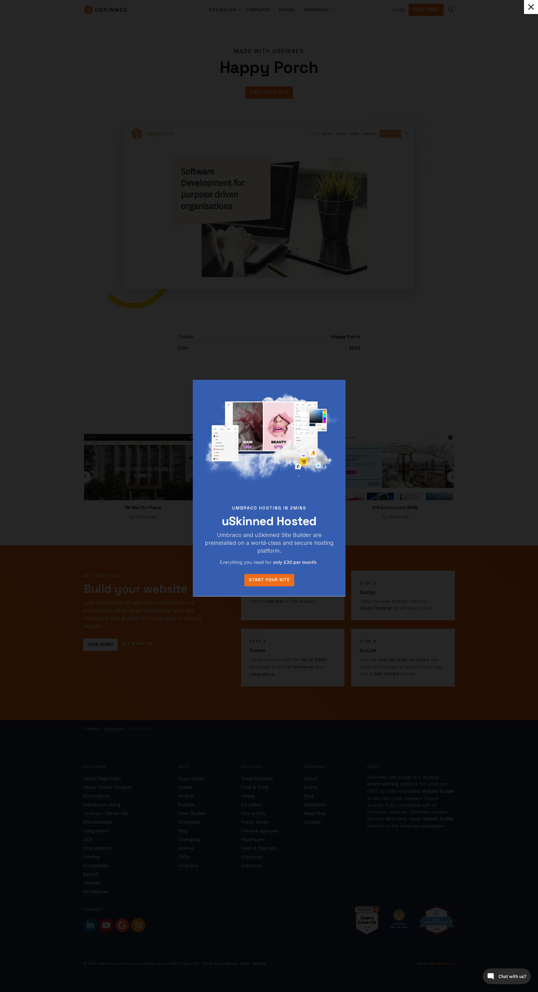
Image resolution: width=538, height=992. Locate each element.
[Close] (531, 7)
